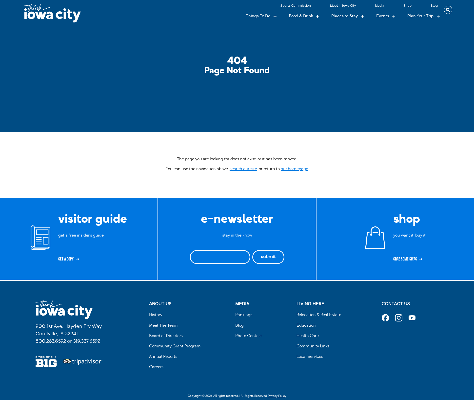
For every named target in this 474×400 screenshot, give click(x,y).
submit (268, 257)
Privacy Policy (277, 396)
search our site (243, 169)
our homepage (294, 169)
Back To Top (467, 148)
